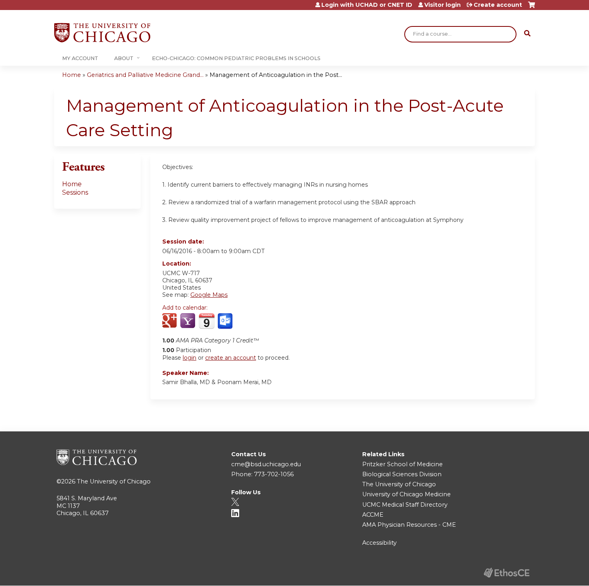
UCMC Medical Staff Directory (405, 504)
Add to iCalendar (206, 321)
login (189, 357)
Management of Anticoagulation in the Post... (276, 75)
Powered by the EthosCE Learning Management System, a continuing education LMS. (506, 572)
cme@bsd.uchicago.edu (266, 464)
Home (71, 75)
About (123, 58)
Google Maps (209, 294)
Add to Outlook (226, 321)
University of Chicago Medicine (406, 494)
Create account (498, 5)
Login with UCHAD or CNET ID (366, 5)
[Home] (102, 32)
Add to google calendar (170, 321)
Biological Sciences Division (402, 474)
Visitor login (442, 5)
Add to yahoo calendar (188, 321)
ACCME (372, 514)
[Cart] (531, 8)
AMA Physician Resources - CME (409, 524)
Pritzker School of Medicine (402, 464)
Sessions (75, 192)
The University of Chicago (114, 481)
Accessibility (379, 542)
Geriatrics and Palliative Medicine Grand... (145, 75)
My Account (80, 58)
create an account (230, 357)
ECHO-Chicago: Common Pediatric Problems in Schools (236, 58)
